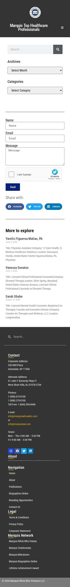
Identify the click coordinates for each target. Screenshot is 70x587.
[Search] (58, 49)
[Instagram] (11, 451)
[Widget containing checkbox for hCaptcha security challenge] (34, 174)
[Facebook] (17, 451)
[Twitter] (24, 451)
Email (9, 133)
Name (9, 120)
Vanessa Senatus (17, 268)
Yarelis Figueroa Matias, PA (24, 239)
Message (12, 145)
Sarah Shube (14, 296)
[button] (62, 27)
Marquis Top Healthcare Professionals (29, 27)
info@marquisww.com (19, 424)
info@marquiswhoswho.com (22, 416)
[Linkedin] (30, 451)
